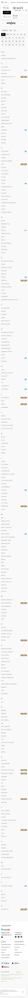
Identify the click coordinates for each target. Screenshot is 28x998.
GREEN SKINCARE (5, 348)
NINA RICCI (4, 612)
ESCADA (3, 277)
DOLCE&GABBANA (6, 243)
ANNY (2, 80)
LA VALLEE (3, 483)
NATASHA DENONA (6, 603)
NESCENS (3, 609)
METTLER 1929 (5, 569)
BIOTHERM (4, 111)
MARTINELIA (4, 550)
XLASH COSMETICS (6, 877)
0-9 (7, 34)
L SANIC (3, 461)
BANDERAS (4, 91)
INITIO (3, 401)
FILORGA (3, 311)
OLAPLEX (3, 627)
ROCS (2, 749)
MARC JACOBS (5, 534)
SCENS (3, 767)
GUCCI (3, 358)
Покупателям (20, 2)
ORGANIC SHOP (5, 637)
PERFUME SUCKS (5, 661)
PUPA (2, 690)
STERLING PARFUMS (6, 799)
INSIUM (3, 404)
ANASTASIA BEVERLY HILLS (8, 76)
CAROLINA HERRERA (6, 161)
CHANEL (3, 180)
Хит (15, 30)
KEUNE (3, 440)
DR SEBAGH (4, 249)
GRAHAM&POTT (5, 345)
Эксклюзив (4, 30)
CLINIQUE (3, 193)
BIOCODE (3, 107)
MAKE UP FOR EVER (6, 527)
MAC (2, 518)
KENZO (3, 437)
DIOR (2, 237)
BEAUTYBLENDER (5, 95)
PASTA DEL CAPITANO (7, 652)
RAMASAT (3, 713)
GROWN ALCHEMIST (6, 351)
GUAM (3, 355)
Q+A (2, 702)
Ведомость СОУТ (4, 981)
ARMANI (3, 83)
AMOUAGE (4, 73)
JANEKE (3, 416)
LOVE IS (3, 509)
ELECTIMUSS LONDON (7, 261)
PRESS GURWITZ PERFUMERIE (9, 684)
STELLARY (3, 796)
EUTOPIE (3, 293)
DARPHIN (3, 227)
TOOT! (3, 830)
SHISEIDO (3, 780)
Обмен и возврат (5, 955)
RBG (2, 723)
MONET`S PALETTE (6, 582)
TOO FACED (4, 826)
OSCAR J (3, 640)
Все (3, 34)
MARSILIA (3, 546)
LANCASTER (4, 493)
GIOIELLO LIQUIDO (6, 335)
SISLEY (2, 786)
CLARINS (3, 190)
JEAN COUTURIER (6, 419)
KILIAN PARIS (4, 443)
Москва (5, 2)
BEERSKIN (3, 98)
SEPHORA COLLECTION (7, 770)
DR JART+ (3, 246)
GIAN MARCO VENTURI (7, 332)
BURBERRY (4, 130)
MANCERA (4, 530)
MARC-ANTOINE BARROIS (8, 537)
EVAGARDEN (4, 296)
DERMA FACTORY (5, 233)
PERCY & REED (5, 658)
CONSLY (3, 206)
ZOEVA (3, 897)
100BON (3, 55)
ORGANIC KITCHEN (6, 634)
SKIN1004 (3, 789)
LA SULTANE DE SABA (6, 480)
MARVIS (3, 553)
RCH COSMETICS (5, 726)
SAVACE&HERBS (5, 763)
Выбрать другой (7, 16)
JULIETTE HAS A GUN (6, 428)
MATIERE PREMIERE (6, 556)
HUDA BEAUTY (5, 386)
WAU (2, 866)
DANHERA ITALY (5, 224)
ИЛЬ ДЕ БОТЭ (4, 909)
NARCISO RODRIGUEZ (7, 600)
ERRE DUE (4, 274)
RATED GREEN (5, 720)
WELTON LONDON (6, 869)
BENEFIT (3, 101)
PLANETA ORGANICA (6, 674)
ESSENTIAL (4, 280)
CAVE (2, 164)
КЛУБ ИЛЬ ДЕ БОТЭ (19, 944)
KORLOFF (3, 449)
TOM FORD (4, 823)
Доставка (3, 949)
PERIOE (3, 665)
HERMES (3, 379)
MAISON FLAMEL (5, 524)
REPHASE (3, 733)
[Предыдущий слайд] (3, 23)
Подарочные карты (6, 944)
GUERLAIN (4, 361)
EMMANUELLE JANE (6, 267)
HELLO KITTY (4, 376)
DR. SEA (3, 252)
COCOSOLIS (4, 199)
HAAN (2, 369)
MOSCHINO (4, 588)
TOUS (2, 833)
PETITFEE (3, 668)
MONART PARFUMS (6, 578)
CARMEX (3, 158)
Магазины (13, 2)
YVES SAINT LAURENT (7, 886)
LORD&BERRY (4, 506)
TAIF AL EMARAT (5, 810)
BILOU (2, 104)
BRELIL (3, 126)
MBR (2, 562)
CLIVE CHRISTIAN (5, 196)
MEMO (3, 566)
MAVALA (3, 559)
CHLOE (3, 183)
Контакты (17, 955)
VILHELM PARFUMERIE (7, 851)
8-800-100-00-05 (6, 935)
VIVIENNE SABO (5, 854)
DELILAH (3, 230)
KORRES (3, 453)
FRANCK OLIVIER (5, 324)
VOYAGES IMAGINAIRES (7, 857)
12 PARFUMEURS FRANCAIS (8, 58)
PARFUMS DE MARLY (6, 649)
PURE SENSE (4, 693)
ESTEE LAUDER (5, 283)
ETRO (2, 290)
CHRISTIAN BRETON (6, 187)
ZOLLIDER (3, 901)
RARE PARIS (4, 717)
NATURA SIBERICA (6, 606)
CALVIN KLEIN (4, 151)
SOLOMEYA (4, 792)
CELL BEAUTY (4, 170)
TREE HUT (4, 836)
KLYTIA (3, 446)
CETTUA (3, 177)
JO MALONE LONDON (7, 425)
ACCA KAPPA (4, 67)
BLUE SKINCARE (5, 117)
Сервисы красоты (5, 947)
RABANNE (3, 710)
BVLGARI (3, 136)
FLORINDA (4, 314)
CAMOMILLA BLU (5, 154)
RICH (2, 739)
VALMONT (4, 844)
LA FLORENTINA (5, 471)
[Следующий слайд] (21, 23)
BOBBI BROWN (5, 120)
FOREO (3, 317)
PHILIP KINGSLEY (5, 671)
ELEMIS (3, 264)
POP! (2, 681)
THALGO (3, 817)
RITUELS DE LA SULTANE (7, 742)
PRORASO (3, 687)
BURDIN (3, 133)
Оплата (3, 952)
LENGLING (4, 499)
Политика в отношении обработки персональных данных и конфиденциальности (12, 975)
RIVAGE (3, 745)
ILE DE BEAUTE (5, 397)
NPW (2, 619)
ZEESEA (3, 894)
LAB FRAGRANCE (5, 487)
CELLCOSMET (4, 174)
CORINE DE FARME (6, 212)
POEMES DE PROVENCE (7, 677)
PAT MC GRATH (5, 655)
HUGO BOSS (4, 389)
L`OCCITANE (4, 464)
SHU (2, 783)
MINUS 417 (4, 572)
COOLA (3, 209)
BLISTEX (3, 114)
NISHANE (3, 616)
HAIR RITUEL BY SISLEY (7, 373)
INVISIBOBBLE (4, 407)
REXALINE (3, 736)
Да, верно (6, 12)
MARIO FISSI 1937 (5, 543)
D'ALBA (3, 220)
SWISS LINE (4, 802)
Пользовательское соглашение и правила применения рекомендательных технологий (11, 978)
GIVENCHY (4, 339)
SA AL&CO (4, 760)
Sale (11, 30)
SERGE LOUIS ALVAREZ (7, 773)
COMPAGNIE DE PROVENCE (8, 202)
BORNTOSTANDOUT (6, 123)
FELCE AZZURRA (5, 308)
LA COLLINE (4, 467)
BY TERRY (3, 139)
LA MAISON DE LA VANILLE (8, 474)
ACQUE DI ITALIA (5, 70)
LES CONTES (4, 503)
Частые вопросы (5, 957)
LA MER (3, 477)
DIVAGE (3, 240)
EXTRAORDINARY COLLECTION (9, 299)
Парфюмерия (17, 10)
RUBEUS (3, 752)
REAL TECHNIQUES (6, 729)
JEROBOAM (4, 422)
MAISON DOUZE (5, 521)
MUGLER (3, 591)
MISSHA (3, 575)
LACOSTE (3, 490)
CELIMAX (3, 167)
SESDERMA (4, 776)
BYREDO (3, 143)
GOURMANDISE (5, 342)
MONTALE (3, 585)
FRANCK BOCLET (5, 321)
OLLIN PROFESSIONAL (7, 630)
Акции (16, 949)
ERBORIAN (4, 270)
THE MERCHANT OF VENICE (8, 820)
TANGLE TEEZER (5, 814)
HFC (2, 382)
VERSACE (3, 848)
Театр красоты (18, 952)
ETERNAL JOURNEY (6, 287)
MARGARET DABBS (6, 540)
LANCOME (4, 496)
